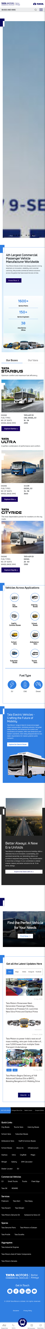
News (9, 972)
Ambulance (34, 642)
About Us (19, 1148)
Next (34, 236)
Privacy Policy (27, 1311)
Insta (10, 1291)
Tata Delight (19, 1208)
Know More (12, 280)
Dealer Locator (28, 1110)
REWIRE (15, 1188)
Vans (15, 644)
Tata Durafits (19, 1234)
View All (23, 1095)
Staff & (13, 623)
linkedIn (28, 1291)
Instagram (31, 972)
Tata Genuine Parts (8, 1227)
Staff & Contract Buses (27, 1141)
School (34, 623)
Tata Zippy (29, 1201)
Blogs (17, 972)
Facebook (38, 972)
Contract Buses (15, 625)
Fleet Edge (35, 1181)
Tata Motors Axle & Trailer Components (16, 1254)
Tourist (34, 661)
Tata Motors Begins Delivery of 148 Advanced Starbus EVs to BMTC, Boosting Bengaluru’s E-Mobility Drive (23, 1077)
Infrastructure (33, 1148)
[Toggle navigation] (41, 9)
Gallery (14, 1162)
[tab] (11, 360)
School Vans (6, 1134)
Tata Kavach (6, 1208)
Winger (4, 1162)
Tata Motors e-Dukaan (28, 1227)
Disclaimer (16, 1311)
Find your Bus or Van (17, 1110)
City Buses (5, 1127)
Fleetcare (5, 1201)
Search (35, 10)
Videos (24, 972)
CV (2, 1181)
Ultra (14, 1155)
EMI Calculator (27, 1162)
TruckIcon (22, 1322)
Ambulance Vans (7, 1141)
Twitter (22, 1291)
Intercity (34, 605)
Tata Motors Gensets (9, 1261)
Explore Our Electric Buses (18, 744)
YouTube (34, 1291)
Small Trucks (13, 1181)
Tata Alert (16, 1201)
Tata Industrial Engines (10, 1247)
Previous (11, 236)
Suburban (14, 661)
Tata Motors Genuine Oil (10, 1215)
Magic (33, 1155)
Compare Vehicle (39, 1110)
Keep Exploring (5, 1110)
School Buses (6, 1148)
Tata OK (4, 1188)
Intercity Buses (33, 1127)
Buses (15, 606)
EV (18, 1168)
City (13, 605)
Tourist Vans (18, 1127)
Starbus (4, 1155)
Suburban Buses (21, 1134)
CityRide (23, 1155)
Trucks (24, 1181)
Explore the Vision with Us (23, 871)
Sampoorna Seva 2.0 (32, 1215)
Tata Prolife (5, 1234)
